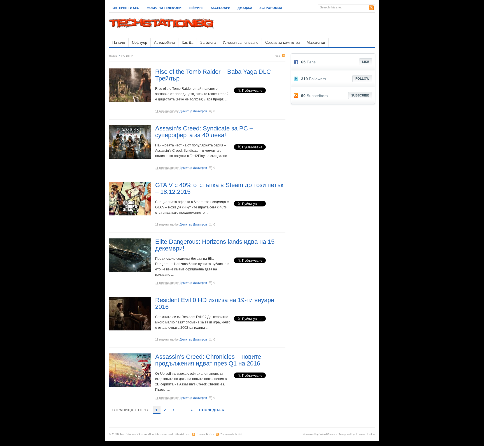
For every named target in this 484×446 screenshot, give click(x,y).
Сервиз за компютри (282, 42)
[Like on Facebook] (297, 62)
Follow (362, 78)
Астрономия (270, 8)
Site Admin (181, 434)
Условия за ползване (240, 42)
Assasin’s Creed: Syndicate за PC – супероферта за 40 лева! (204, 132)
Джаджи (245, 8)
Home (113, 55)
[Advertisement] (309, 25)
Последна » (211, 410)
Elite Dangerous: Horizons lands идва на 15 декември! (214, 245)
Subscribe (360, 95)
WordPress (327, 434)
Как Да (187, 42)
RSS (278, 55)
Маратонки (316, 42)
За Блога (208, 42)
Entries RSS (204, 434)
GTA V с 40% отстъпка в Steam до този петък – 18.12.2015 (219, 188)
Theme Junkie (365, 434)
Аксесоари (220, 8)
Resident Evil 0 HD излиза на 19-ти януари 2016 (214, 303)
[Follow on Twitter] (297, 79)
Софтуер (139, 42)
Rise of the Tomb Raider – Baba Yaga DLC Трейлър (213, 75)
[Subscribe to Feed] (297, 95)
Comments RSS (230, 434)
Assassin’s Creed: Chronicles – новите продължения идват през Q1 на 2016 (208, 360)
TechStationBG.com (133, 434)
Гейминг (196, 8)
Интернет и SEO (126, 8)
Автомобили (164, 42)
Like (365, 61)
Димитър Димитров (193, 111)
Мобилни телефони (164, 8)
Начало (118, 42)
